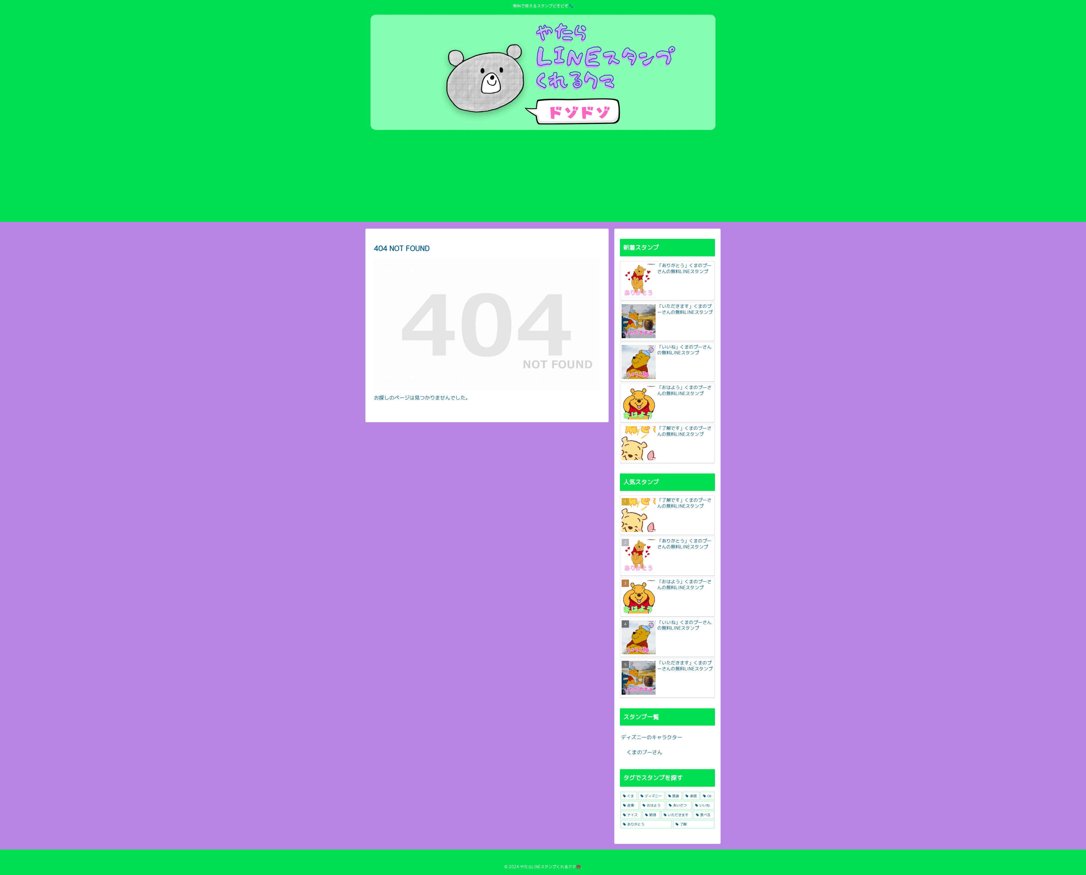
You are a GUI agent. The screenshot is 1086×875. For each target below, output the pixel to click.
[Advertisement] (543, 179)
